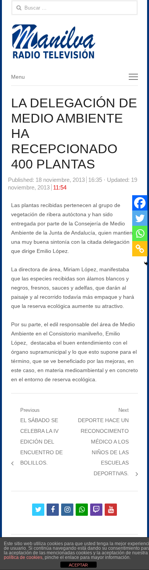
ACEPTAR (78, 565)
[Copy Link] (139, 248)
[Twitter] (139, 218)
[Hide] (146, 264)
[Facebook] (139, 203)
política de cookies (23, 557)
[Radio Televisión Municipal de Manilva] (74, 41)
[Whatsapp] (139, 233)
